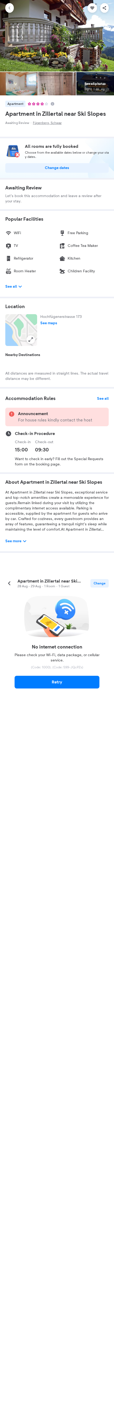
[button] (21, 330)
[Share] (104, 8)
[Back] (9, 8)
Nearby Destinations (22, 355)
